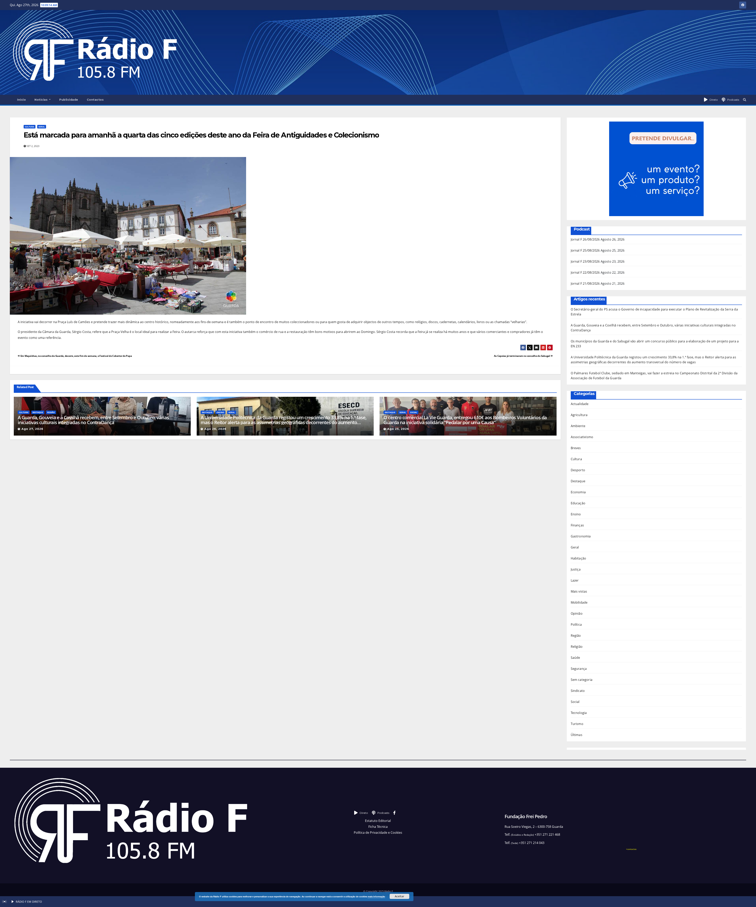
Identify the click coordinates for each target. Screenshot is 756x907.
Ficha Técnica (378, 826)
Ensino (220, 412)
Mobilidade (579, 602)
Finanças (577, 525)
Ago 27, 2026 (32, 429)
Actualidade (580, 404)
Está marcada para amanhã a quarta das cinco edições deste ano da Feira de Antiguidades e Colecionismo (201, 135)
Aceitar (399, 896)
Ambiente (578, 426)
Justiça (576, 569)
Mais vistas (579, 591)
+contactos (631, 849)
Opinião (577, 613)
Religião (577, 646)
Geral (41, 126)
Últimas (576, 735)
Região (51, 412)
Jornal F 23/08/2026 (585, 261)
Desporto (578, 470)
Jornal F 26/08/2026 (585, 239)
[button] (744, 100)
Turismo (577, 724)
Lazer (575, 580)
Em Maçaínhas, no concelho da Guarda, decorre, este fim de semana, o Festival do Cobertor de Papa (76, 356)
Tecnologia (579, 713)
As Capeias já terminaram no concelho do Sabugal (522, 356)
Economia (578, 492)
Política (576, 624)
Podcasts (733, 99)
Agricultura (579, 415)
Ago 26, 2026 (215, 429)
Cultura (29, 126)
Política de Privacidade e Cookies (378, 832)
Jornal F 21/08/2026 (585, 283)
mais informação (376, 896)
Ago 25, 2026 (398, 429)
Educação (578, 503)
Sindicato (578, 691)
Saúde (575, 657)
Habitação (578, 558)
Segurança (579, 668)
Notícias (41, 99)
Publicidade (68, 99)
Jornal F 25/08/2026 (585, 250)
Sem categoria (582, 679)
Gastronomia (581, 536)
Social (413, 412)
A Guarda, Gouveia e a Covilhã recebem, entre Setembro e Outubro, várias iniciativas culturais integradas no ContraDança (93, 420)
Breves (576, 448)
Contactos (95, 99)
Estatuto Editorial (378, 821)
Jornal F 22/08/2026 (585, 272)
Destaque (37, 412)
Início (21, 99)
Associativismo (582, 437)
